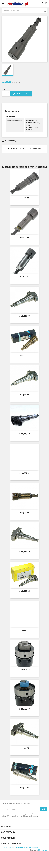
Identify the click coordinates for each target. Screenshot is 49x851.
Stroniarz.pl (42, 850)
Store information (11, 844)
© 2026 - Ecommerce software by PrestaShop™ (20, 847)
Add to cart (21, 93)
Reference (9, 111)
